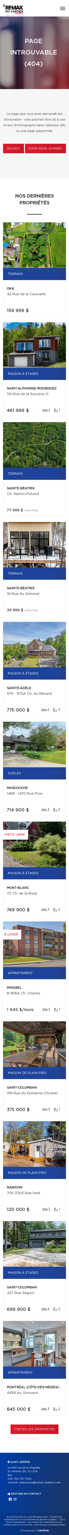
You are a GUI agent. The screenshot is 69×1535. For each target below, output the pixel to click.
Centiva (42, 1530)
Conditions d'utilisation (17, 1525)
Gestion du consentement (50, 1525)
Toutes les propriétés (34, 1429)
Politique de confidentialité (45, 1522)
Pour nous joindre (45, 148)
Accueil (13, 148)
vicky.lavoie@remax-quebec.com (40, 1482)
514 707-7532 (22, 1479)
